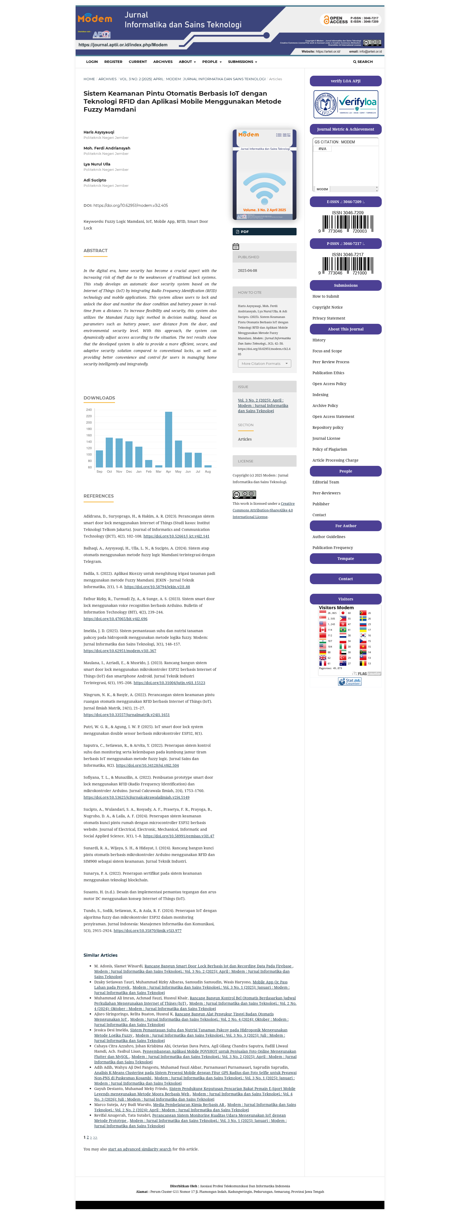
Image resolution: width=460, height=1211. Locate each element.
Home (89, 79)
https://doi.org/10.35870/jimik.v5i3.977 (148, 930)
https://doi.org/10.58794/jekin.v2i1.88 (157, 586)
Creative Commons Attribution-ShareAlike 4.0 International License (264, 510)
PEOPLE (210, 61)
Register (113, 61)
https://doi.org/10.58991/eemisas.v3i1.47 (178, 835)
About (186, 61)
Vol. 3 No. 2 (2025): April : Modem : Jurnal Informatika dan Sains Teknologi (193, 79)
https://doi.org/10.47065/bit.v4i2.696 (115, 618)
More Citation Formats (261, 363)
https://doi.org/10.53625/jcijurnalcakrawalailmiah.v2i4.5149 (137, 797)
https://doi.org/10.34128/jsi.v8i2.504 (147, 765)
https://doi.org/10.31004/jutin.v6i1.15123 (169, 682)
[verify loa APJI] (346, 118)
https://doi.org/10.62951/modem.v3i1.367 (120, 650)
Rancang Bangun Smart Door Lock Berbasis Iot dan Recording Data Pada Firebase (219, 965)
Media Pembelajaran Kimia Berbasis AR (189, 1104)
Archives (162, 61)
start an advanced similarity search (139, 1149)
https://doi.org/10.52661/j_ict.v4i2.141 (176, 536)
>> (95, 1137)
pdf (244, 231)
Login (92, 61)
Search (364, 61)
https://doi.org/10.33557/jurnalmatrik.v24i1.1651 (127, 714)
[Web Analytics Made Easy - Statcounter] (350, 684)
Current (138, 61)
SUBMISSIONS (241, 61)
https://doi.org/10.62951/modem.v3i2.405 (130, 205)
